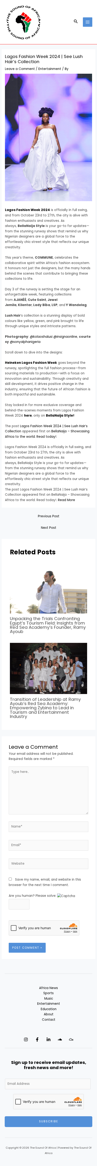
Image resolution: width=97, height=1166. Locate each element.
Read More (66, 500)
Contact (48, 1019)
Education (49, 1009)
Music (48, 998)
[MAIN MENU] (88, 22)
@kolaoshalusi (41, 336)
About (48, 1014)
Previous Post (48, 516)
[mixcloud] (71, 1039)
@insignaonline (65, 336)
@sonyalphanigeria (25, 342)
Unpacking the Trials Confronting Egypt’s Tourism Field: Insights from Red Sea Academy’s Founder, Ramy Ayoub (48, 625)
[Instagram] (26, 1039)
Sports (48, 993)
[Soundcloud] (60, 1039)
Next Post (48, 527)
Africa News (48, 988)
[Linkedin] (48, 1039)
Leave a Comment (20, 69)
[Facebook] (37, 1039)
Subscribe (48, 1121)
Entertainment (49, 69)
